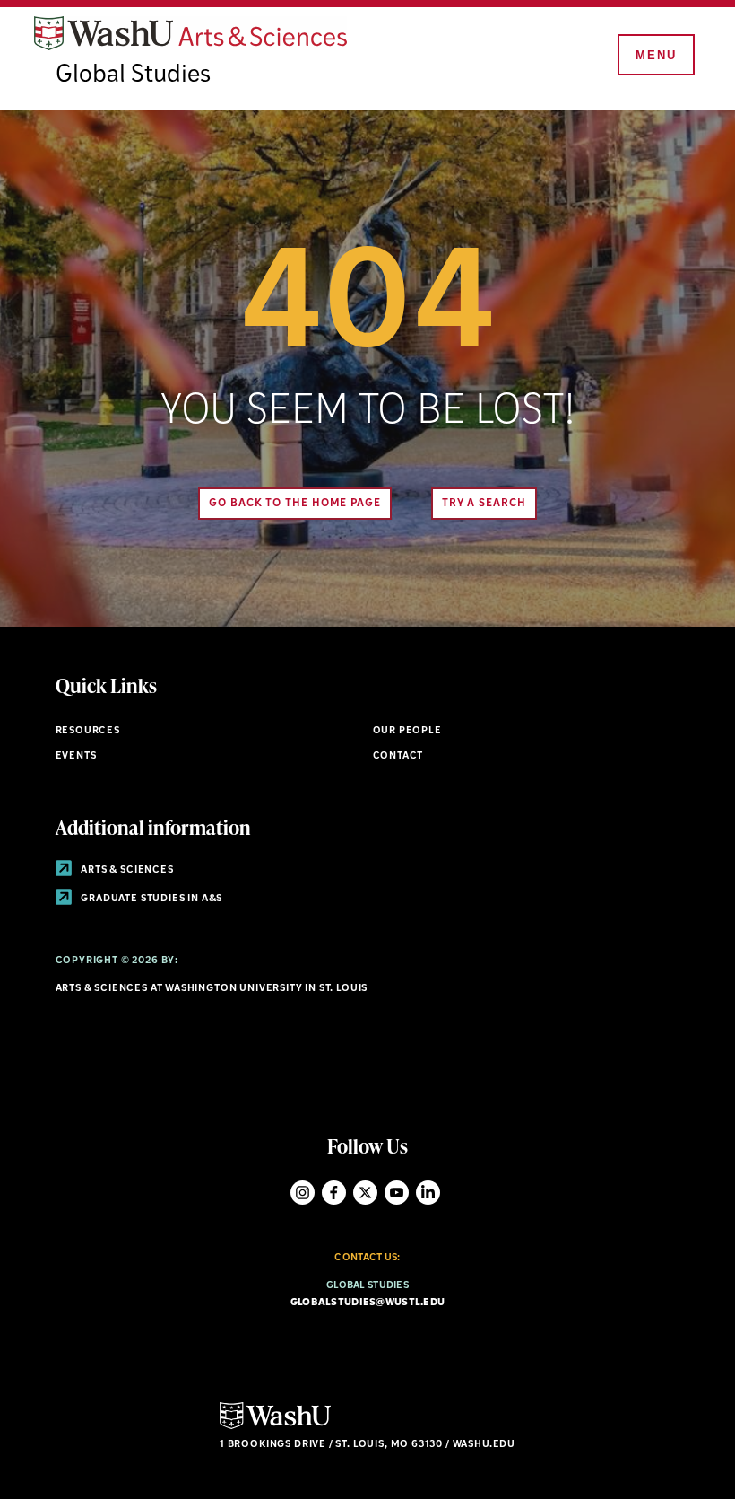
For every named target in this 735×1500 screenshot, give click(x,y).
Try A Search (484, 503)
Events (76, 756)
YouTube (397, 1192)
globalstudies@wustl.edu (367, 1303)
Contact (398, 756)
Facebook (334, 1192)
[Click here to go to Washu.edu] (275, 1427)
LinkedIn (428, 1192)
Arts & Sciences (126, 870)
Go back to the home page (295, 503)
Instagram (302, 1192)
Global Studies (133, 76)
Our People (407, 731)
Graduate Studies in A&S (151, 899)
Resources (88, 731)
